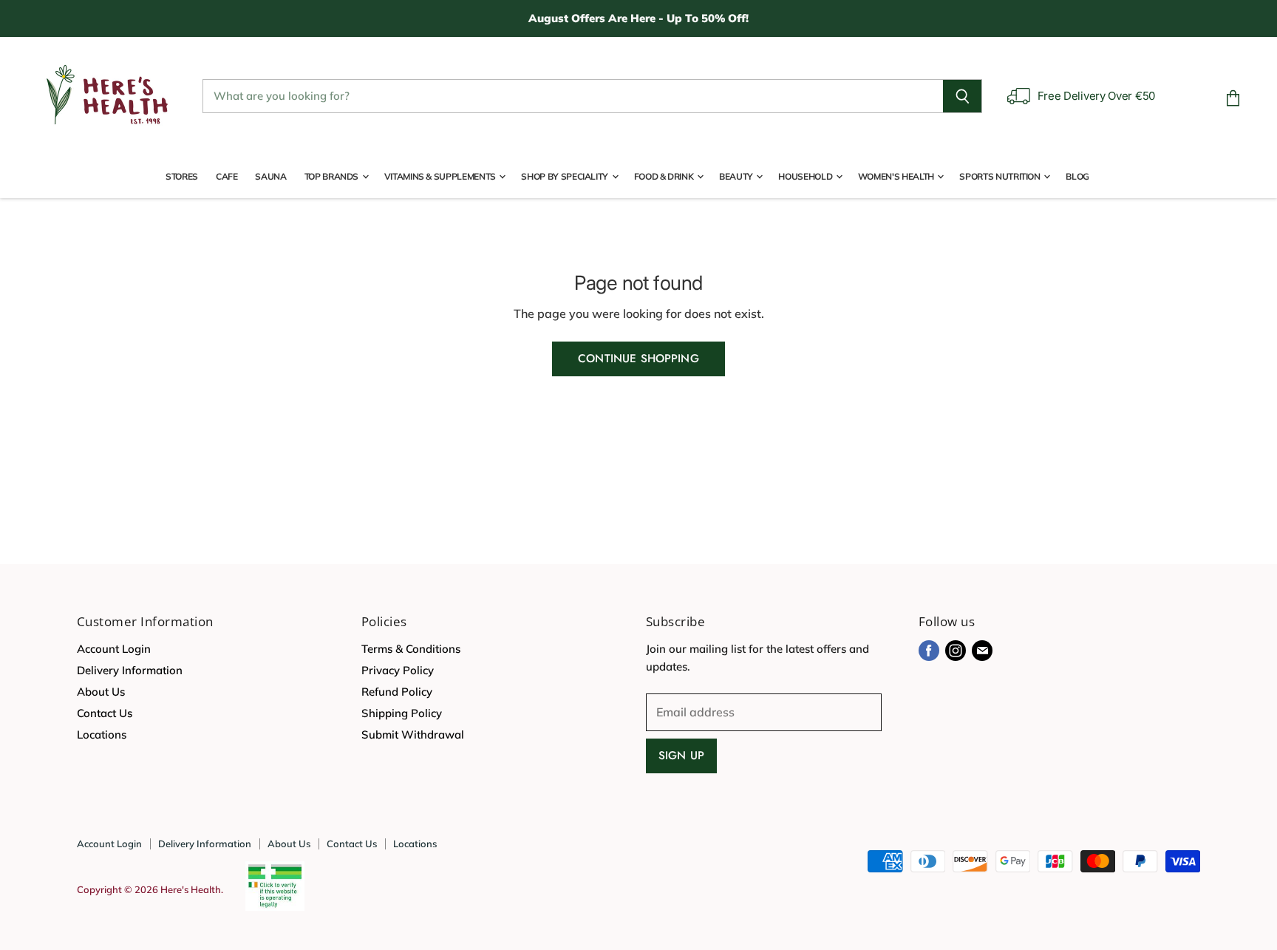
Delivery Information (130, 670)
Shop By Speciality (565, 176)
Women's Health (897, 176)
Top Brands (332, 176)
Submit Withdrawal (412, 734)
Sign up (681, 755)
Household (806, 176)
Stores (182, 176)
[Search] (962, 96)
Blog (1077, 176)
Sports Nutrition (1000, 176)
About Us (101, 692)
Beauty (737, 176)
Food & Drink (664, 176)
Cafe (227, 176)
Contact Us (104, 713)
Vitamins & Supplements (441, 176)
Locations (101, 734)
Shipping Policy (401, 713)
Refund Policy (396, 692)
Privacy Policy (397, 670)
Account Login (114, 649)
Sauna (270, 176)
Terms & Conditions (410, 649)
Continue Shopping (638, 358)
